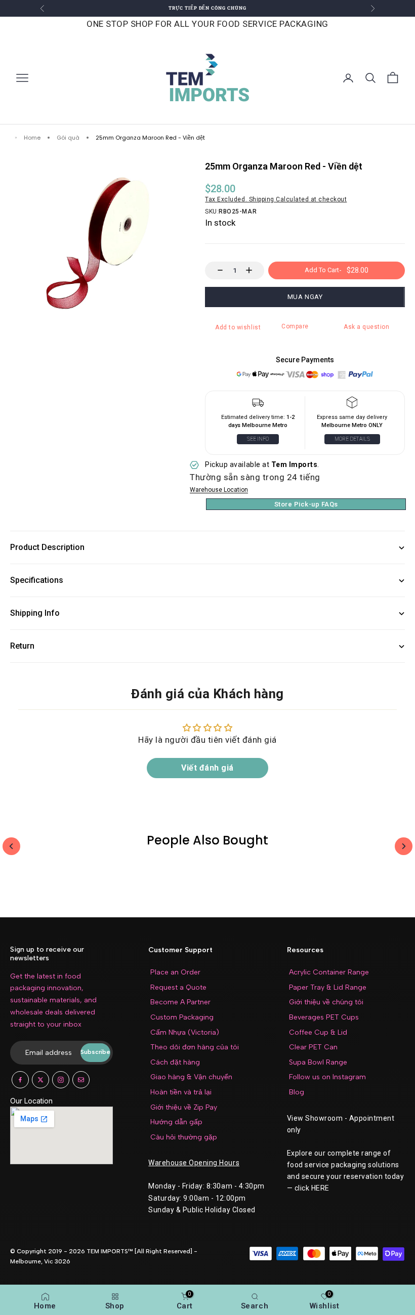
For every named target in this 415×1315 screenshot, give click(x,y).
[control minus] (215, 270)
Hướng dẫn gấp (176, 1122)
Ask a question (366, 326)
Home (32, 138)
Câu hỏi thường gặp (183, 1137)
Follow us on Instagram (327, 1077)
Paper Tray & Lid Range (327, 987)
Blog (296, 1092)
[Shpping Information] (257, 404)
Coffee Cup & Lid (318, 1032)
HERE (320, 1188)
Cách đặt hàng (175, 1062)
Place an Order (175, 972)
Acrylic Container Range (329, 972)
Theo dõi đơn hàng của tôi (194, 1047)
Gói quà (68, 138)
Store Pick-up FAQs (306, 504)
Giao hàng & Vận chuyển (191, 1077)
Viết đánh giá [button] (207, 768)
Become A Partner (180, 1002)
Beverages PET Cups (324, 1017)
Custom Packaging (182, 1017)
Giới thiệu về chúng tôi (326, 1002)
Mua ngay (305, 297)
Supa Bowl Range (318, 1062)
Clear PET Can (313, 1047)
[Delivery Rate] (352, 404)
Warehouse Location (219, 490)
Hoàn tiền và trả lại (181, 1092)
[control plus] (253, 270)
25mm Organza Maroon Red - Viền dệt (150, 138)
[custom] (20, 1079)
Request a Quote (178, 987)
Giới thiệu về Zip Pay (183, 1107)
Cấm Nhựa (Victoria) (184, 1032)
